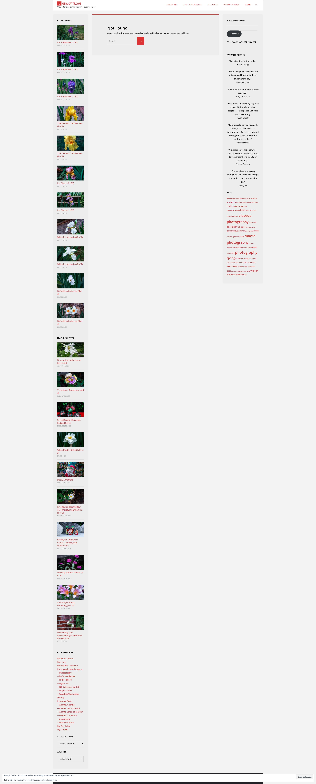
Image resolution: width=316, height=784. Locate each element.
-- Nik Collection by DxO (68, 687)
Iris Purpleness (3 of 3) (67, 42)
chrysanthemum (232, 216)
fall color (241, 227)
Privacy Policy (52, 780)
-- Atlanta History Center (68, 708)
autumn (232, 202)
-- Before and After (66, 676)
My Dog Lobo (63, 726)
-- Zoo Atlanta (63, 719)
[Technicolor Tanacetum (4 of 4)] (70, 379)
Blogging (61, 662)
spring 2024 (234, 262)
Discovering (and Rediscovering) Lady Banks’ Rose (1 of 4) (69, 635)
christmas (232, 206)
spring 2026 (251, 262)
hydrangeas (248, 231)
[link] (256, 4)
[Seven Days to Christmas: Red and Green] (70, 409)
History (60, 697)
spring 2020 (239, 258)
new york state (245, 247)
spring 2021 (247, 258)
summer (232, 266)
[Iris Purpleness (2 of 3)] (70, 59)
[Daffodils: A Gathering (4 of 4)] (70, 280)
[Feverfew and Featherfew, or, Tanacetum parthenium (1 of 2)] (70, 496)
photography (246, 252)
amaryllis (243, 198)
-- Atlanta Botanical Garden (70, 711)
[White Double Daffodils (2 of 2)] (70, 439)
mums (251, 243)
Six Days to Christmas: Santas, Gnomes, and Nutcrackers (67, 542)
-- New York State (65, 722)
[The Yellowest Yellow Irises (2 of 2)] (70, 113)
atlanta (254, 198)
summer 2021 (242, 267)
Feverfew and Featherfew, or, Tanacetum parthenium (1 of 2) (69, 510)
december (232, 226)
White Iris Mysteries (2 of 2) (70, 237)
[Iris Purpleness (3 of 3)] (70, 32)
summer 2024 (235, 271)
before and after (252, 203)
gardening (231, 230)
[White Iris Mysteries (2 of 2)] (70, 226)
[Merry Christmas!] (70, 469)
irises (256, 230)
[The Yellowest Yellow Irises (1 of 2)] (70, 143)
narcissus (230, 247)
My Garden (62, 729)
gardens (240, 230)
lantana (229, 237)
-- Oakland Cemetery (67, 715)
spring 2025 (243, 262)
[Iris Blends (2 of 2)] (70, 173)
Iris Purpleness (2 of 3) (67, 69)
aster (248, 198)
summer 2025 (245, 271)
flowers (248, 227)
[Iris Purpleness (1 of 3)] (70, 86)
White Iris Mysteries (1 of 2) (70, 264)
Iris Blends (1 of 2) (65, 210)
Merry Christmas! (65, 479)
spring (231, 258)
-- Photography (64, 672)
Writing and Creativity (67, 665)
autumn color (242, 203)
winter (254, 270)
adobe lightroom (233, 198)
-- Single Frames (64, 690)
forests (253, 227)
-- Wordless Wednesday (68, 694)
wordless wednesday (237, 274)
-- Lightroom (63, 683)
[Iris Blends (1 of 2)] (70, 200)
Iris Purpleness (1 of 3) (67, 96)
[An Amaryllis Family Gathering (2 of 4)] (70, 592)
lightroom (236, 237)
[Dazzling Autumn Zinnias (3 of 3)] (70, 562)
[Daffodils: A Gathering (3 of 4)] (70, 310)
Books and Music (65, 658)
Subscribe (234, 33)
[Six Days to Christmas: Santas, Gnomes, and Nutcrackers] (70, 529)
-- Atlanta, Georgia (66, 704)
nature (236, 247)
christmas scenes (247, 210)
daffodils (252, 222)
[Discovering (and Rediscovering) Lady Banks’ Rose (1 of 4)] (70, 622)
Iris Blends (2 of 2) (65, 183)
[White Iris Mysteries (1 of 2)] (70, 253)
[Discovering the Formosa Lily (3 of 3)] (70, 349)
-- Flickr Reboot (64, 679)
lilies (242, 236)
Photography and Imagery (69, 669)
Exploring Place (64, 701)
